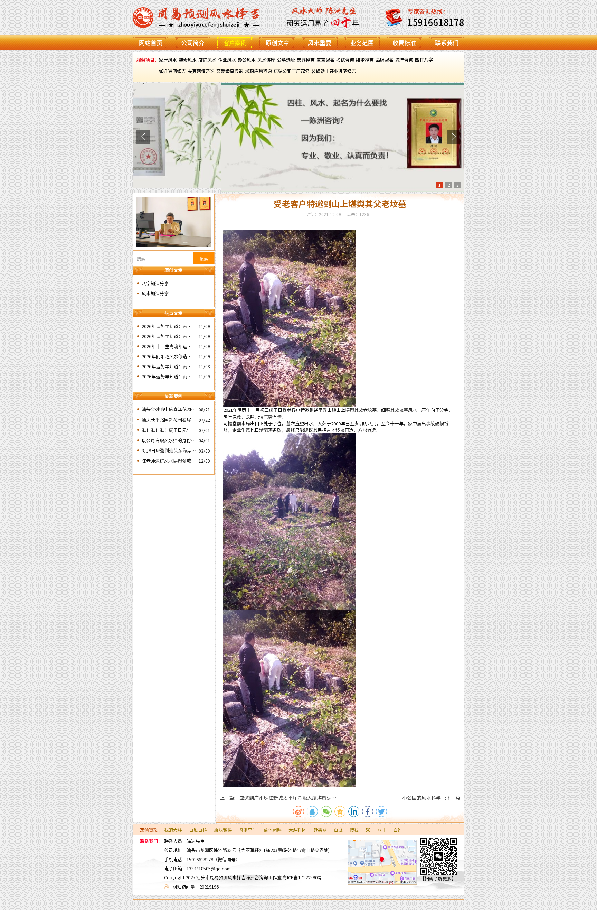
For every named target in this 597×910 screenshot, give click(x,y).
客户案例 (235, 42)
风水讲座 (266, 59)
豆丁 (381, 829)
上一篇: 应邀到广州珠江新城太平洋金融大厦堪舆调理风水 (278, 797)
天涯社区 (297, 829)
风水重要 (319, 42)
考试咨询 (345, 59)
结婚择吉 (365, 59)
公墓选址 (286, 59)
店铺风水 (207, 59)
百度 (338, 829)
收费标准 (404, 42)
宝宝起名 (325, 59)
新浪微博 (223, 829)
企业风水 (227, 59)
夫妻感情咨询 (201, 71)
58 (368, 829)
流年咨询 (404, 59)
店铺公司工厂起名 (292, 71)
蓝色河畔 (273, 829)
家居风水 (168, 59)
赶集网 (320, 829)
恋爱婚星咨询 (229, 71)
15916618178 (200, 859)
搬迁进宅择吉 (172, 71)
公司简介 (193, 42)
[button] (143, 137)
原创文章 (277, 42)
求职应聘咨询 (258, 71)
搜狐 (354, 829)
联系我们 (446, 42)
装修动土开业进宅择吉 (333, 71)
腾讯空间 (248, 829)
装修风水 (188, 59)
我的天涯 (173, 829)
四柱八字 (424, 59)
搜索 (203, 258)
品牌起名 (385, 59)
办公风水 (247, 59)
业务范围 (362, 42)
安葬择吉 (306, 59)
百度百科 (198, 829)
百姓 (397, 829)
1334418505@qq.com (209, 868)
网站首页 (150, 42)
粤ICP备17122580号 (302, 877)
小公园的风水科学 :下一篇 (431, 797)
